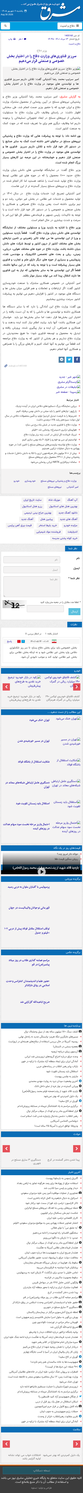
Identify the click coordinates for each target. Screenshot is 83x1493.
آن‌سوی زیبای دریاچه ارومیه (64, 1051)
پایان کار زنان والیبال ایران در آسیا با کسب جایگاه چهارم (51, 1352)
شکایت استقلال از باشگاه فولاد (34, 762)
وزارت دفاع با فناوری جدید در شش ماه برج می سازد (51, 425)
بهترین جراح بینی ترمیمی (37, 513)
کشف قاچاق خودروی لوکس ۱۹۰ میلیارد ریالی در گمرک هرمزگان (62, 698)
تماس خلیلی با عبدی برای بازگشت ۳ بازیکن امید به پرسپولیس (47, 1272)
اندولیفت (72, 532)
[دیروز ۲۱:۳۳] (65, 893)
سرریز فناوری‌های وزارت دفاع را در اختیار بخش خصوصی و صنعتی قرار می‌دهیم (41, 58)
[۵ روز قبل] (22, 684)
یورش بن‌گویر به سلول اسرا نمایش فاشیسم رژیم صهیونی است (47, 1317)
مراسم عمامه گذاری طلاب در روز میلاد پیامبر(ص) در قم (29, 962)
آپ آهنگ (72, 500)
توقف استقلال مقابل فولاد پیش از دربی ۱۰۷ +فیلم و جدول (27, 930)
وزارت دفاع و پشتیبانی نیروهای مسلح (58, 481)
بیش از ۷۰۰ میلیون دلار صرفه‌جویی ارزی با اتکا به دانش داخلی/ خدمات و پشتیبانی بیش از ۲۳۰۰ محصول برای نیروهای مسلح (42, 455)
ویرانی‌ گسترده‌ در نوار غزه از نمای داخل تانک (56, 1086)
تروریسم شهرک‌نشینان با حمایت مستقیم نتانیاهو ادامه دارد (49, 1387)
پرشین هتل (46, 519)
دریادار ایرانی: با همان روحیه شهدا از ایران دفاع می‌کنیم (50, 1347)
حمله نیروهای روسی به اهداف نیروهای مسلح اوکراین (51, 1208)
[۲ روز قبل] (65, 934)
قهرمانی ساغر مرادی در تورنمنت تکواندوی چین (55, 1322)
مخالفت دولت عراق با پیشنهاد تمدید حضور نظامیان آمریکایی (48, 1258)
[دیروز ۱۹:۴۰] (65, 914)
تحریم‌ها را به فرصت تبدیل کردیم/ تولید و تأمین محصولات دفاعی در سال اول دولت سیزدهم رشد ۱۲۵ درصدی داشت (42, 418)
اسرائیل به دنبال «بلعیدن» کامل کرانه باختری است (52, 1198)
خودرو (17, 481)
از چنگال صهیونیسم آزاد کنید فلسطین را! (58, 1397)
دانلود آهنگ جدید (67, 513)
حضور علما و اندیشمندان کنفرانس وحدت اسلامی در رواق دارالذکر (28, 983)
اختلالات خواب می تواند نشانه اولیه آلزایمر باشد (24, 1457)
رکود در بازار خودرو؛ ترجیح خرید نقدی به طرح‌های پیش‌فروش (24, 698)
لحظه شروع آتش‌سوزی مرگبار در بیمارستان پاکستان (52, 1312)
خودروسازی (30, 481)
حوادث (76, 1134)
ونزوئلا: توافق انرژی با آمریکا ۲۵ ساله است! (56, 1126)
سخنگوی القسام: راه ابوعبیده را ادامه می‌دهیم (55, 1233)
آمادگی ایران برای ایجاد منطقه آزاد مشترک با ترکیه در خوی (49, 1061)
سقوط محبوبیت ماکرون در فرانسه (61, 1277)
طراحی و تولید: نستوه (41, 1488)
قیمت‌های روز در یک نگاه (67, 848)
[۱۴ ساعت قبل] (22, 1443)
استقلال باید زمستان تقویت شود (33, 803)
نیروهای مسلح (55, 487)
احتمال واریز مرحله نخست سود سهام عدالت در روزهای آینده (26, 826)
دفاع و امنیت (68, 26)
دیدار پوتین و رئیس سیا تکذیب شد (61, 1188)
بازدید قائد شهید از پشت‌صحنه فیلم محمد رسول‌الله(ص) (50, 1091)
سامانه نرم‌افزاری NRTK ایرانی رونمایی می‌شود (54, 462)
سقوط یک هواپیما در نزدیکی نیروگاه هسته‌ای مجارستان (51, 1263)
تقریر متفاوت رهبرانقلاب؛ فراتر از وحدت (58, 1416)
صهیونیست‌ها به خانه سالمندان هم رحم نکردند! (54, 1362)
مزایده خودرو (70, 525)
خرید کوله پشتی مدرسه (64, 538)
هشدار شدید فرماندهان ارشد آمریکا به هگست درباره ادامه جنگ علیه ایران (41, 1337)
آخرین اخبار (74, 1172)
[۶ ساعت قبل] (65, 788)
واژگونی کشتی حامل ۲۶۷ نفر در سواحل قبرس (55, 1282)
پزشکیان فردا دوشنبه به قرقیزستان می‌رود (57, 1267)
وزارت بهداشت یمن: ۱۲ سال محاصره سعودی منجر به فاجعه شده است (43, 1377)
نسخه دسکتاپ (41, 1470)
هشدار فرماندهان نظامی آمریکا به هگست (57, 1248)
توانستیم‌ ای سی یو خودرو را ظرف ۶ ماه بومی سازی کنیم (49, 440)
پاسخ (9, 641)
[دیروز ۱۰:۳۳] (61, 684)
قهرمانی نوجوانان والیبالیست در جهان (29, 908)
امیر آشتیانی (72, 487)
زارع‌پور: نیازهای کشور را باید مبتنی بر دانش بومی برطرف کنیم (46, 411)
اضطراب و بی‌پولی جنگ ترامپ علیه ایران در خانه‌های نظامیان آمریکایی (43, 1372)
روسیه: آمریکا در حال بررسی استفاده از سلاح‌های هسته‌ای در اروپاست (43, 1041)
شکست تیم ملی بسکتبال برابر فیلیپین (59, 1213)
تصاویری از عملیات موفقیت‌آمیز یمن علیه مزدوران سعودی (49, 1193)
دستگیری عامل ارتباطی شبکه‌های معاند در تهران (27, 784)
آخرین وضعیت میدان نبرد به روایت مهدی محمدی (53, 1081)
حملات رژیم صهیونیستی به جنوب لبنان (59, 1411)
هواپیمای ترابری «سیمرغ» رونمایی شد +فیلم (54, 430)
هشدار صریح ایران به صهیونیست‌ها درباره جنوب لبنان (51, 1253)
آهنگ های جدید (68, 519)
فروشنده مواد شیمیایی (48, 532)
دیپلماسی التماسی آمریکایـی (64, 1121)
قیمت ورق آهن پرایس (20, 525)
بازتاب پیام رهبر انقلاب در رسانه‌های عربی (57, 1066)
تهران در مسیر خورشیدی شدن (34, 741)
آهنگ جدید (27, 519)
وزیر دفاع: (41, 51)
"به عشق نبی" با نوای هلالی (64, 1228)
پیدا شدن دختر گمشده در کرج (64, 1160)
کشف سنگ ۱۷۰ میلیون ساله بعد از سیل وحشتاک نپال (51, 1032)
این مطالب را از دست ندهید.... (63, 712)
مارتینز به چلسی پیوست (66, 1076)
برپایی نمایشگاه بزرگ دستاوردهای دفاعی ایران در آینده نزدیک (46, 406)
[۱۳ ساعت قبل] (61, 1443)
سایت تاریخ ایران (33, 500)
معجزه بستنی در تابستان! (65, 1046)
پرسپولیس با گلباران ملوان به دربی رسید (29, 887)
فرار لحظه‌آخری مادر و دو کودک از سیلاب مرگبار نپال (52, 1111)
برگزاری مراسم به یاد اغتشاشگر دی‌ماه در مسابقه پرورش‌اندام (48, 1106)
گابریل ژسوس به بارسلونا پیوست (62, 1178)
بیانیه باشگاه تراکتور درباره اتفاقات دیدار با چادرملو (53, 1332)
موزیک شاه (54, 500)
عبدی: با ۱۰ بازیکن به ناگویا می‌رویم (60, 1238)
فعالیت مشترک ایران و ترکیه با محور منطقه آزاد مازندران (50, 1287)
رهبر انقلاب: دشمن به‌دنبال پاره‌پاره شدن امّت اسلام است (49, 1116)
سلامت (76, 1429)
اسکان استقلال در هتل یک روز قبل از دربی (56, 1402)
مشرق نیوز (52, 10)
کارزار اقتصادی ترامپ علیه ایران (62, 1218)
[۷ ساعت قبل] (65, 809)
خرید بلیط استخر (48, 525)
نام (78, 558)
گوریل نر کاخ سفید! (68, 1101)
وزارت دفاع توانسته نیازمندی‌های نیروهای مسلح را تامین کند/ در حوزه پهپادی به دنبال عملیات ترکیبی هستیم (44, 446)
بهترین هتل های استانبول (63, 506)
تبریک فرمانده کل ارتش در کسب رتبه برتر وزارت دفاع (50, 435)
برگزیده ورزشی (72, 879)
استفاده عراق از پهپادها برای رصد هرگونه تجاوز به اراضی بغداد (47, 1183)
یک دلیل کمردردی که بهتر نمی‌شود (61, 1096)
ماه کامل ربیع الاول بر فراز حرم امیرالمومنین (56, 1406)
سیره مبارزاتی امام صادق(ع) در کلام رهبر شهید (54, 1342)
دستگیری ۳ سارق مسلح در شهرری (26, 1161)
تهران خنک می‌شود (39, 720)
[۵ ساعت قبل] (65, 747)
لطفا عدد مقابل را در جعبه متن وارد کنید (60, 602)
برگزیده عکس (73, 952)
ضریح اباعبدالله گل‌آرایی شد (35, 1002)
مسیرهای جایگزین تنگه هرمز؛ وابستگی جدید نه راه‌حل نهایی (48, 1037)
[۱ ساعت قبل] (61, 1148)
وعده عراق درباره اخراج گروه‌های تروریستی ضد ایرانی (51, 1056)
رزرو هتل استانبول (32, 506)
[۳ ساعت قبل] (65, 726)
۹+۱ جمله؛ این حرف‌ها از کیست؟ (61, 1367)
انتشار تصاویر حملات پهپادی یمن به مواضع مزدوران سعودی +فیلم (45, 1223)
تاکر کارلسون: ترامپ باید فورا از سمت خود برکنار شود (51, 1203)
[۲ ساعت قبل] (65, 966)
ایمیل (76, 568)
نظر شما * (74, 578)
